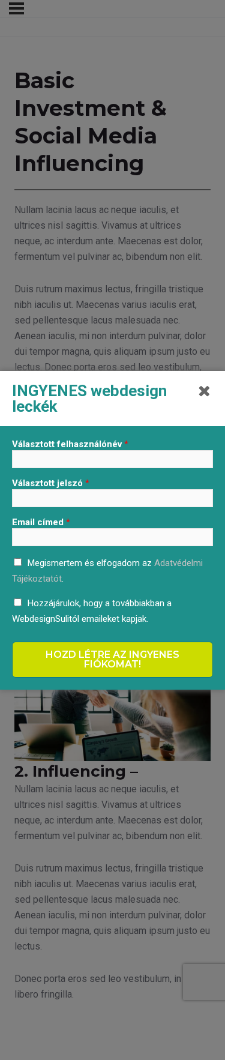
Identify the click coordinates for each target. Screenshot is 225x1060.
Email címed (41, 522)
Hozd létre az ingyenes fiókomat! (112, 659)
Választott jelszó (50, 483)
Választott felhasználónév (70, 444)
